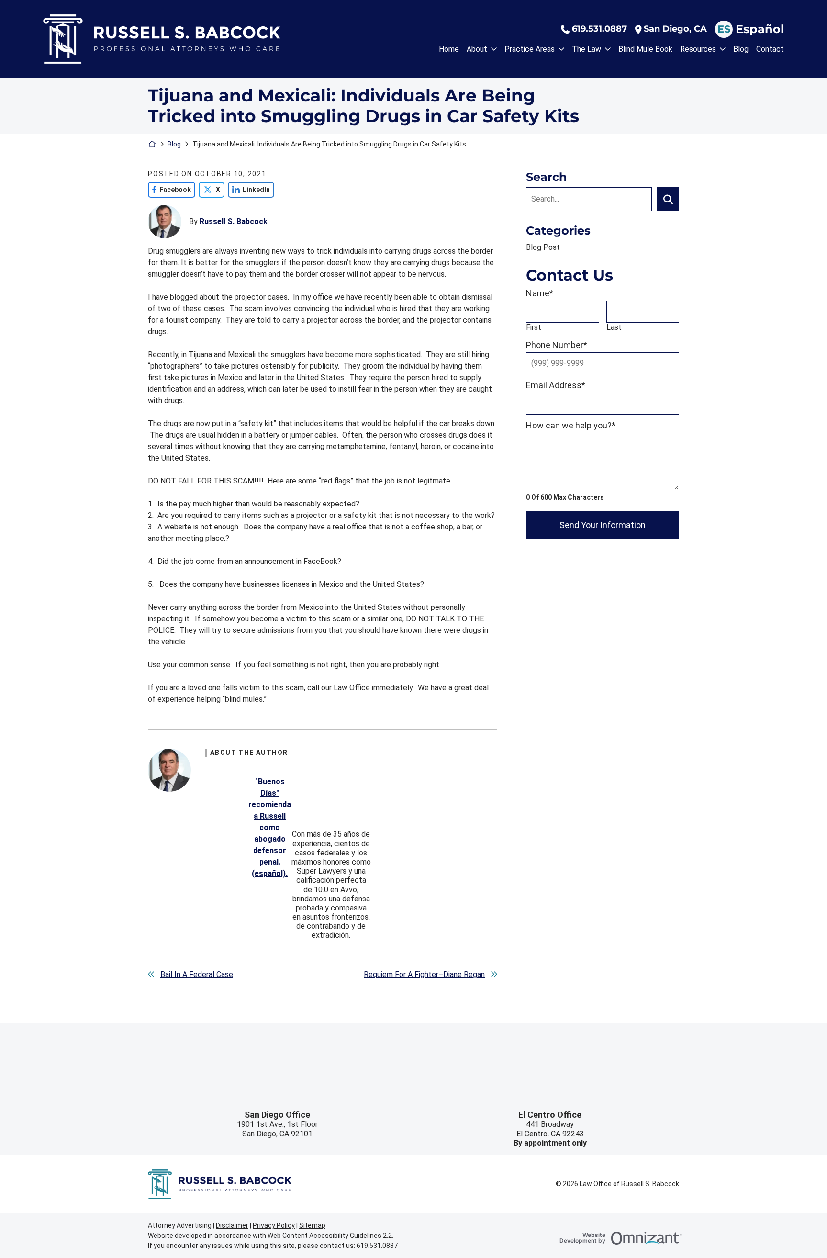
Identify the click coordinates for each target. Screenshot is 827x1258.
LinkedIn (249, 189)
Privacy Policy (274, 1225)
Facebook (169, 189)
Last (614, 327)
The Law (586, 49)
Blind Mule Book (645, 49)
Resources (698, 49)
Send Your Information (602, 525)
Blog (741, 49)
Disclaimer (232, 1225)
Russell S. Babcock (234, 221)
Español (760, 29)
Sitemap (312, 1225)
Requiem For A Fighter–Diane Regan (424, 974)
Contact (770, 49)
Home (449, 49)
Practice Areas (529, 49)
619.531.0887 (599, 29)
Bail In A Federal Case (196, 974)
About (477, 49)
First (533, 327)
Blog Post (543, 247)
